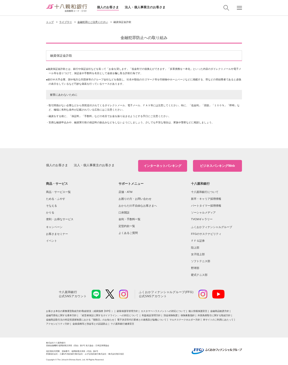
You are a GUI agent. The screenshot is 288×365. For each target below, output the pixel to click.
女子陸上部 (198, 254)
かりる (50, 212)
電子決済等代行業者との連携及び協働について (142, 319)
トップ (50, 22)
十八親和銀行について (204, 191)
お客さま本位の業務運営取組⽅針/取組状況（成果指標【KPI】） (80, 311)
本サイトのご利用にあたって (218, 319)
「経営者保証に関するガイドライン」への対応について (109, 315)
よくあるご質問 (128, 232)
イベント (51, 240)
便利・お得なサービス (59, 219)
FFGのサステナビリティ (206, 233)
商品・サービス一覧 (58, 191)
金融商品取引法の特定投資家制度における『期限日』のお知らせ (80, 319)
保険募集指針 (188, 315)
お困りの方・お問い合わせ (135, 198)
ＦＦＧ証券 (198, 240)
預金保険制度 (171, 315)
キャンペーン (54, 227)
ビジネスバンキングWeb (217, 165)
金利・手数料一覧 (129, 219)
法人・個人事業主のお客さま (145, 7)
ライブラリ (65, 22)
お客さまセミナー (57, 233)
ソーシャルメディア (203, 212)
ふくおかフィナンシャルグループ (211, 227)
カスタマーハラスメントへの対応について (163, 311)
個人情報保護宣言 (197, 311)
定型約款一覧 (127, 226)
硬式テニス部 (199, 274)
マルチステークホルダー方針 (184, 319)
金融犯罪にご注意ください (92, 22)
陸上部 (195, 247)
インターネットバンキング (162, 165)
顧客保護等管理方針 (127, 311)
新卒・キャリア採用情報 (206, 198)
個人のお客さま (108, 7)
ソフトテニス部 (200, 261)
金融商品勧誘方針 (219, 311)
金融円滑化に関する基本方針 (61, 315)
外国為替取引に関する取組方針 (214, 315)
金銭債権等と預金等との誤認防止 (90, 323)
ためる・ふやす (55, 198)
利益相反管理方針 (151, 315)
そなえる (51, 205)
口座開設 (124, 212)
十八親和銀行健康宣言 (122, 323)
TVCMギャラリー (202, 219)
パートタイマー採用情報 (206, 205)
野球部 (195, 268)
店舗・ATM (125, 191)
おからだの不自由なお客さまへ (138, 205)
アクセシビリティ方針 (58, 323)
